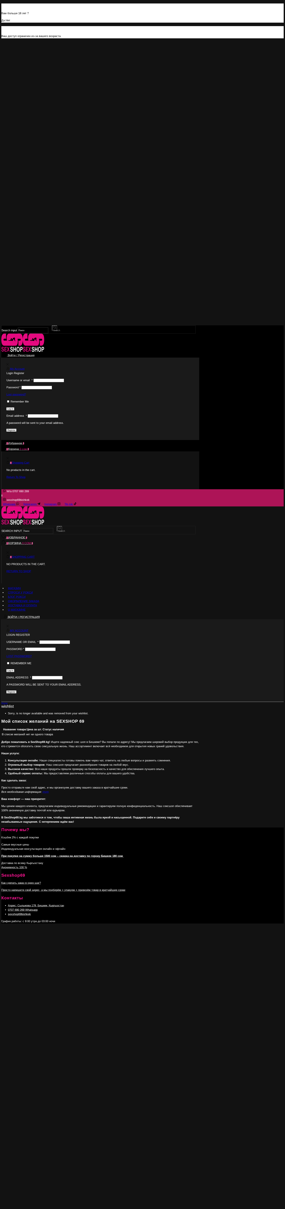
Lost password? (16, 394)
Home (4, 703)
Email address (16, 415)
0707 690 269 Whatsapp (23, 909)
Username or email (19, 380)
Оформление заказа (23, 601)
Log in (10, 409)
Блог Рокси (17, 596)
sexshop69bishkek (19, 914)
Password (13, 387)
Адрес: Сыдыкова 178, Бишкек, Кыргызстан (36, 905)
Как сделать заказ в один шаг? (21, 882)
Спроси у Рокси (20, 592)
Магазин (14, 588)
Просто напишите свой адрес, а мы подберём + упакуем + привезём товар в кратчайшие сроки (63, 890)
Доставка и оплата (22, 605)
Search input (9, 330)
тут (46, 791)
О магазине (17, 609)
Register (11, 430)
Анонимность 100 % (14, 867)
